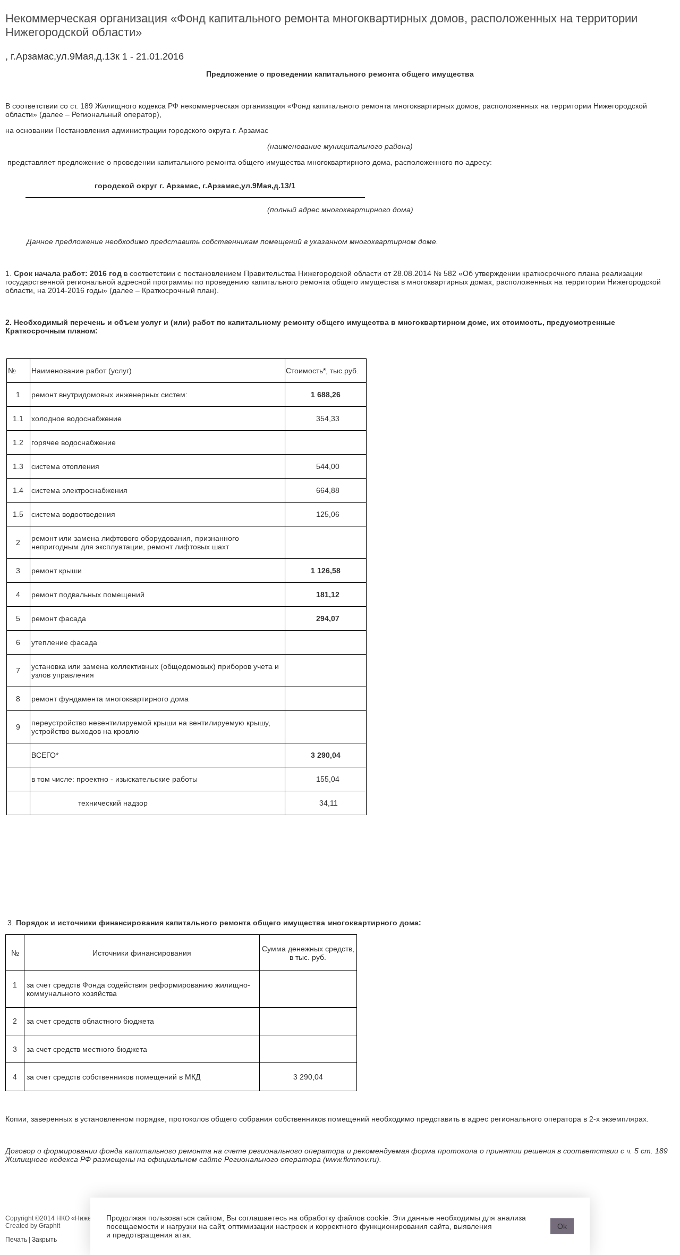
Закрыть (44, 1239)
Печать (16, 1239)
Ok (562, 1226)
